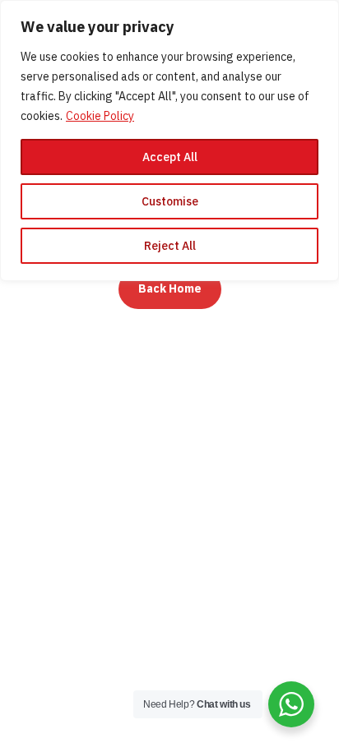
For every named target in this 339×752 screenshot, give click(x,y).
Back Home (170, 288)
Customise (170, 201)
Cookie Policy (100, 115)
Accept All (169, 157)
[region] (169, 140)
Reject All (170, 245)
